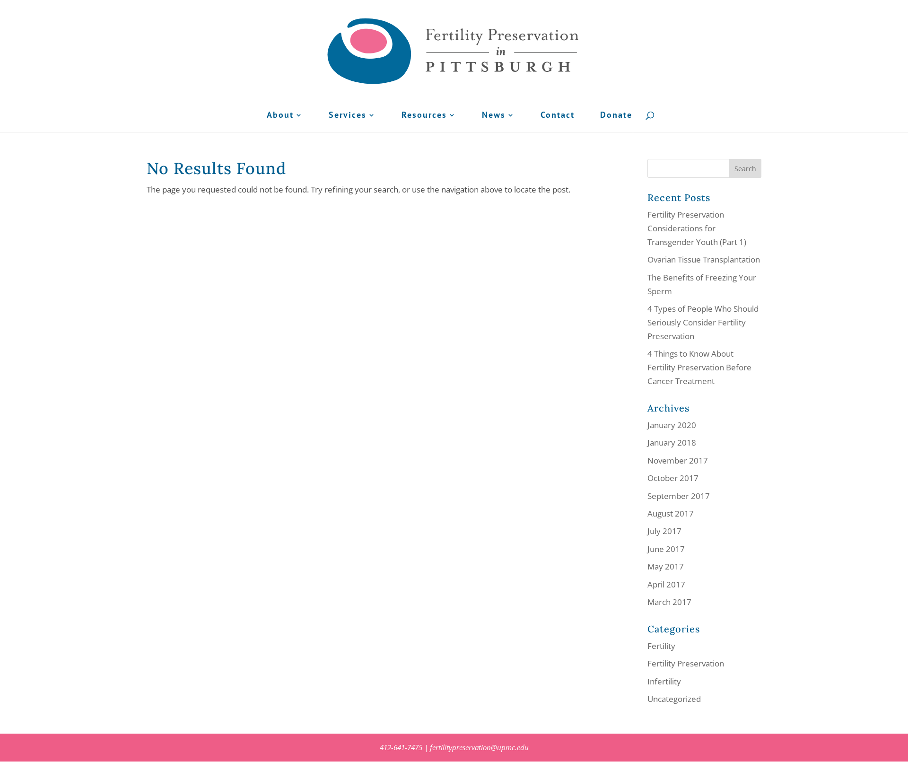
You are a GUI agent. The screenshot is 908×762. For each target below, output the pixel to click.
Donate (616, 116)
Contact (558, 116)
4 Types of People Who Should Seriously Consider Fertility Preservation (703, 322)
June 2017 (666, 548)
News (494, 116)
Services (348, 116)
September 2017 (678, 495)
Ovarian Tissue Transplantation (703, 259)
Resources (424, 116)
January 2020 (671, 425)
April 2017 (666, 584)
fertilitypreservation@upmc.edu (479, 747)
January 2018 (671, 442)
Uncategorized (674, 698)
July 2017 (664, 531)
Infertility (664, 681)
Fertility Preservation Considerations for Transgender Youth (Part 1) (696, 228)
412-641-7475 (401, 747)
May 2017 (665, 566)
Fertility (661, 645)
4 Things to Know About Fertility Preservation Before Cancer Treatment (699, 367)
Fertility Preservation (685, 663)
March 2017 (669, 601)
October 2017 (672, 478)
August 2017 (670, 513)
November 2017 (677, 460)
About (280, 116)
